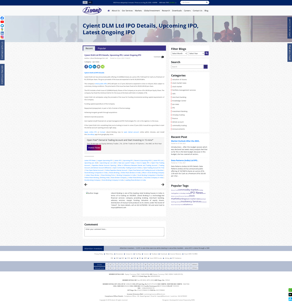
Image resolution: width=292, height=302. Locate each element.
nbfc (174, 94)
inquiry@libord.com (163, 296)
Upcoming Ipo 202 (90, 163)
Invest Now (94, 147)
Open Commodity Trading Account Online (127, 168)
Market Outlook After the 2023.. (185, 141)
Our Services (127, 10)
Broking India (104, 177)
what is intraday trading (182, 193)
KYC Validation (176, 258)
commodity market (188, 189)
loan (191, 204)
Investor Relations (175, 254)
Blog (206, 10)
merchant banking (179, 97)
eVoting (167, 258)
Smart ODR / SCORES (191, 254)
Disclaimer (119, 254)
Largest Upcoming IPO (105, 160)
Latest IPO (117, 160)
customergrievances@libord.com (154, 294)
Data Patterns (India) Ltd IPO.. (184, 160)
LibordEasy (91, 134)
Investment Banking (179, 111)
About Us (116, 10)
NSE (117, 258)
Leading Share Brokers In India (135, 180)
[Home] (109, 10)
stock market (177, 86)
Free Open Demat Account (95, 170)
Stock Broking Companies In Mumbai (150, 175)
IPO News (196, 193)
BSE (112, 258)
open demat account (131, 132)
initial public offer (101, 84)
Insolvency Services (191, 201)
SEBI (134, 258)
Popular (102, 48)
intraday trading (178, 115)
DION (193, 300)
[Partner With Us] (2, 50)
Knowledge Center (179, 101)
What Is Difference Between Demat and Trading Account (137, 165)
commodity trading (179, 125)
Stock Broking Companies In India (95, 173)
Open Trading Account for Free (153, 168)
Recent (89, 48)
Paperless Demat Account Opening (104, 165)
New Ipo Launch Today (126, 163)
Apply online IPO (90, 132)
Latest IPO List (158, 160)
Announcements (178, 129)
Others (194, 264)
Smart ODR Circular (156, 258)
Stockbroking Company (92, 180)
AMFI (145, 258)
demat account (178, 122)
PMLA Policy (109, 254)
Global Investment (152, 10)
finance (175, 118)
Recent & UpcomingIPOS (143, 160)
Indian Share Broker (92, 175)
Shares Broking (114, 173)
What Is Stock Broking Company (153, 173)
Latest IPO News (90, 160)
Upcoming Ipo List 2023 (108, 163)
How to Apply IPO (143, 163)
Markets (138, 10)
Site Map (138, 254)
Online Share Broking (91, 177)
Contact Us (197, 10)
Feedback (155, 254)
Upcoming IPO (128, 160)
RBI (140, 258)
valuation (186, 204)
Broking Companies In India (126, 175)
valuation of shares (179, 79)
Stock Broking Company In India (113, 180)
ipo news (175, 104)
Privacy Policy (98, 254)
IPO (173, 108)
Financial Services (184, 196)
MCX (122, 258)
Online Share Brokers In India (131, 173)
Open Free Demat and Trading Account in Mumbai (146, 170)
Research (166, 10)
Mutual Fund (174, 190)
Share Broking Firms (108, 175)
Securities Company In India (153, 177)
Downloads (177, 10)
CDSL (128, 258)
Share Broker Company (119, 177)
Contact (102, 132)
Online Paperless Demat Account (116, 170)
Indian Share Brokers (135, 177)
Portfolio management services (184, 90)
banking (182, 198)
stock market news (179, 83)
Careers (187, 10)
